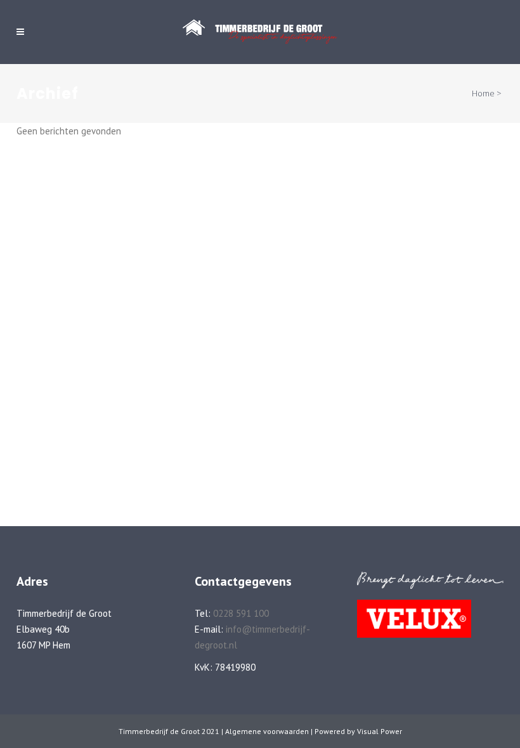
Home (483, 93)
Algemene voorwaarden (267, 731)
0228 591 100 (241, 613)
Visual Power (379, 731)
